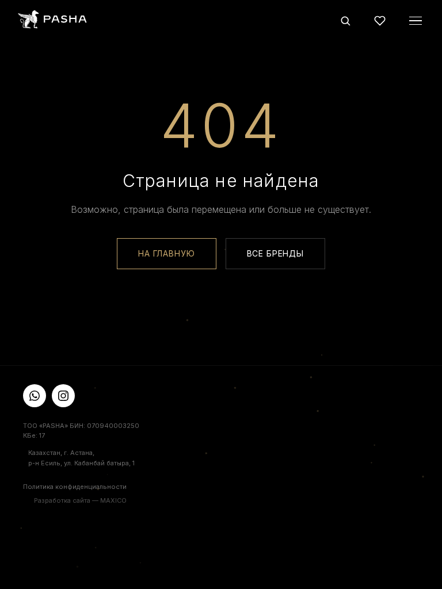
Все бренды (275, 253)
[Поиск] (345, 20)
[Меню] (415, 20)
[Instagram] (63, 395)
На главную (166, 253)
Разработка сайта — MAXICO (80, 500)
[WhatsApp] (34, 395)
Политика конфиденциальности (75, 487)
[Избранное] (379, 20)
